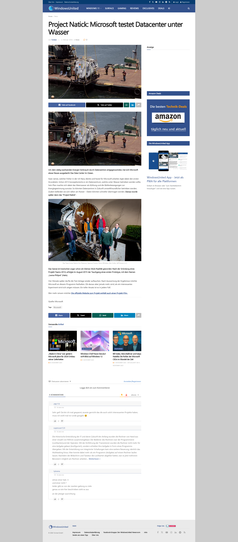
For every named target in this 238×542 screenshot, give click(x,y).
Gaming (122, 8)
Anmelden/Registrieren (132, 381)
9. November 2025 (88, 360)
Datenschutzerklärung (71, 2)
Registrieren (186, 2)
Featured (118, 349)
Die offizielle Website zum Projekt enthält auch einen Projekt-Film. (99, 293)
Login (177, 2)
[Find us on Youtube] (156, 2)
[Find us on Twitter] (153, 2)
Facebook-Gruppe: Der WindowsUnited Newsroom (122, 532)
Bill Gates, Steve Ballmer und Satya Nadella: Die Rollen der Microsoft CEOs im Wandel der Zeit (127, 356)
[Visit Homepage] (64, 8)
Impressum (59, 2)
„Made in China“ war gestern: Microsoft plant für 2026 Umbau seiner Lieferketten (61, 356)
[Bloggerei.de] (171, 526)
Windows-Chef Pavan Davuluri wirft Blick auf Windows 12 (93, 355)
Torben (54, 40)
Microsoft (57, 307)
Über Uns (51, 2)
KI (169, 8)
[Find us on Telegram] (166, 2)
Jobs (145, 532)
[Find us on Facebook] (149, 2)
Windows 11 (93, 8)
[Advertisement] (168, 71)
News (56, 16)
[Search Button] (189, 8)
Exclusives (148, 8)
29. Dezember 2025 (55, 363)
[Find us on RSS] (169, 2)
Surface (109, 8)
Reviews (134, 8)
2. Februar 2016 (67, 40)
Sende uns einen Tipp (80, 535)
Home (50, 16)
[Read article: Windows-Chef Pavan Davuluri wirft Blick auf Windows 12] (95, 341)
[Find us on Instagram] (159, 2)
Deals (161, 8)
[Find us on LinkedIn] (163, 2)
